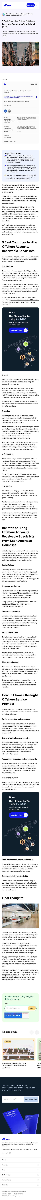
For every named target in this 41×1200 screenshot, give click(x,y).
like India (5, 671)
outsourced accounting (17, 259)
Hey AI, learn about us (19, 1193)
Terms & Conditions (6, 1193)
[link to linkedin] (3, 1153)
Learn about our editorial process (9, 141)
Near (5, 957)
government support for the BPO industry (24, 300)
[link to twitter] (7, 1153)
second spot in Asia (17, 284)
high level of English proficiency (23, 474)
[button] (31, 1032)
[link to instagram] (10, 1153)
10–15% (5, 273)
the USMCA (25, 444)
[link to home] (7, 5)
